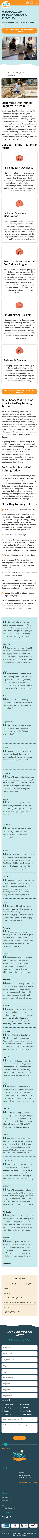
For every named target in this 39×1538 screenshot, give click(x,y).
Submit (19, 1438)
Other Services (28, 1414)
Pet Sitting (7, 1293)
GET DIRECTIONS (24, 1482)
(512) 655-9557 (7, 1500)
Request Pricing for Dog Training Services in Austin (19, 391)
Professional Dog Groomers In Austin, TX (17, 1284)
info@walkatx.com (9, 1508)
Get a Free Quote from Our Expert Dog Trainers (19, 30)
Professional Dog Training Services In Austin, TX (20, 1302)
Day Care (7, 1411)
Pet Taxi (6, 1289)
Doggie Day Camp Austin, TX (13, 1312)
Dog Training (27, 1411)
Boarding (7, 1307)
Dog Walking (8, 1404)
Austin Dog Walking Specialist (13, 1298)
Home (4, 73)
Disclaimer (23, 1535)
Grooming (7, 1414)
